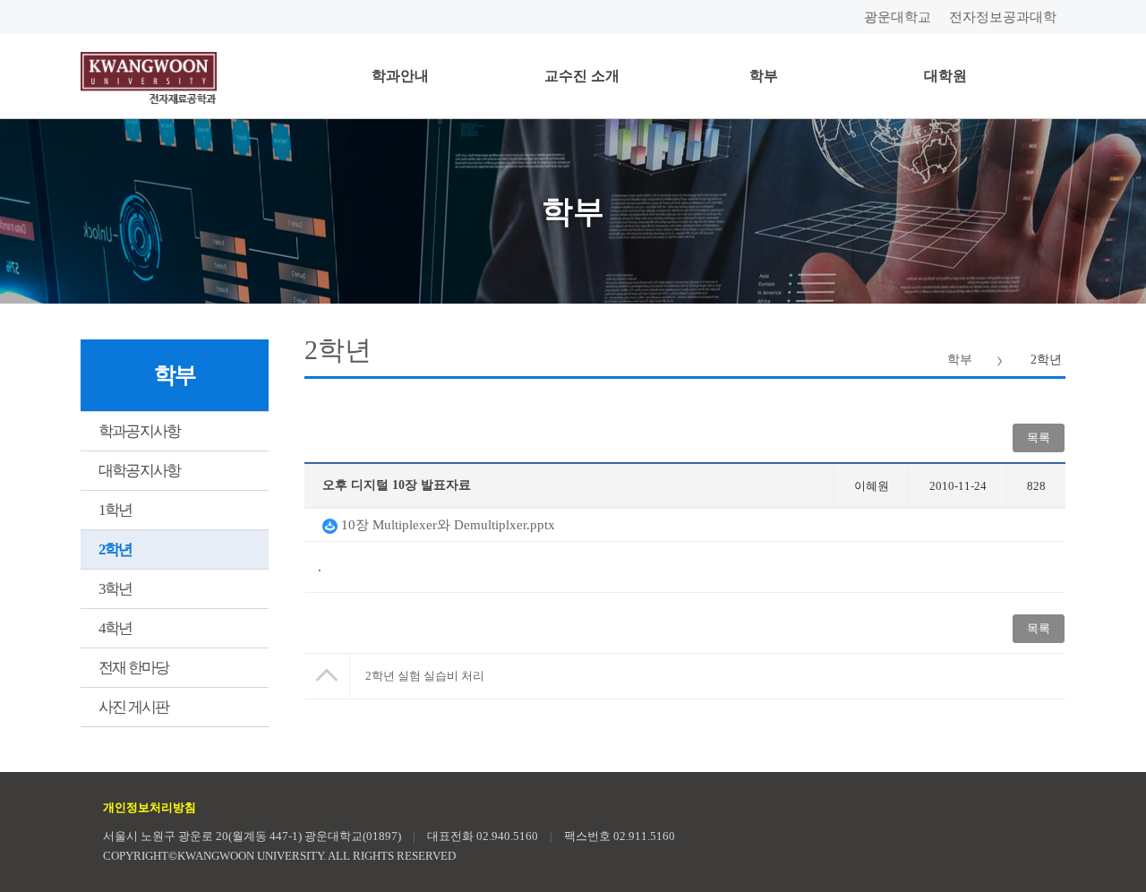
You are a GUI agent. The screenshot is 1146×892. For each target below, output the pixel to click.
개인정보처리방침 (149, 807)
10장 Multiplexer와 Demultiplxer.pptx (446, 525)
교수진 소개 (582, 75)
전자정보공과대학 (1002, 17)
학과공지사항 (139, 431)
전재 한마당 (133, 667)
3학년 (115, 588)
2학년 (115, 549)
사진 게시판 (133, 707)
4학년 (115, 628)
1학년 (115, 510)
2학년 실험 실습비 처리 (424, 675)
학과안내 (400, 75)
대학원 (945, 75)
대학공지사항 (139, 470)
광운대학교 (897, 17)
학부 (763, 75)
